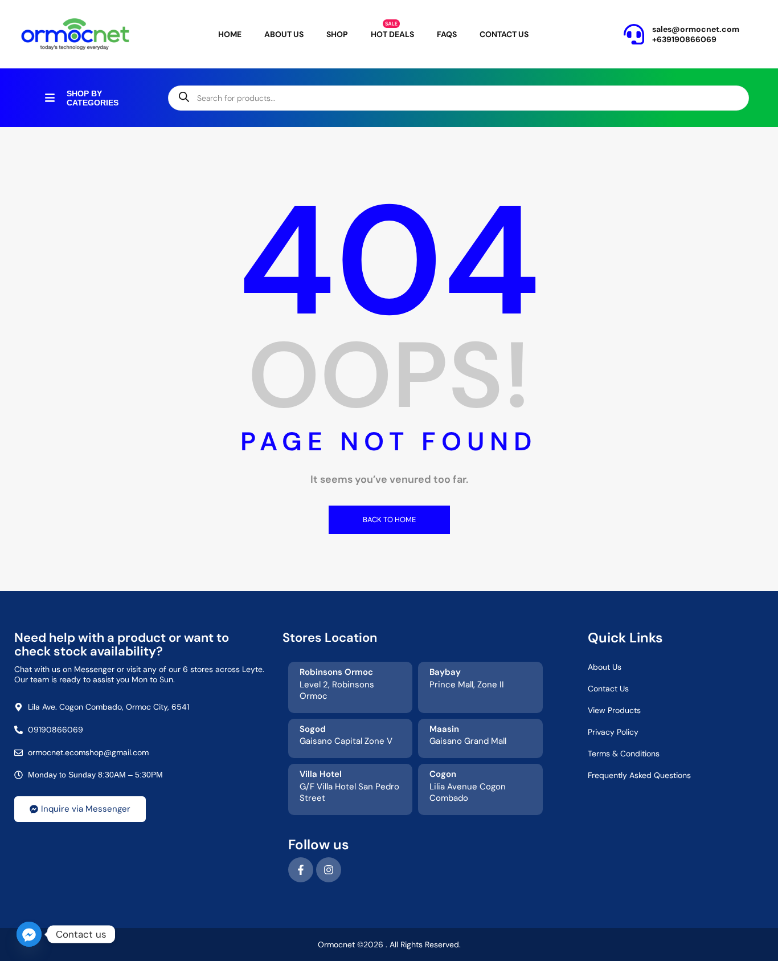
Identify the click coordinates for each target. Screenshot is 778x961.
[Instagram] (328, 869)
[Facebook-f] (300, 869)
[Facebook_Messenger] (29, 934)
